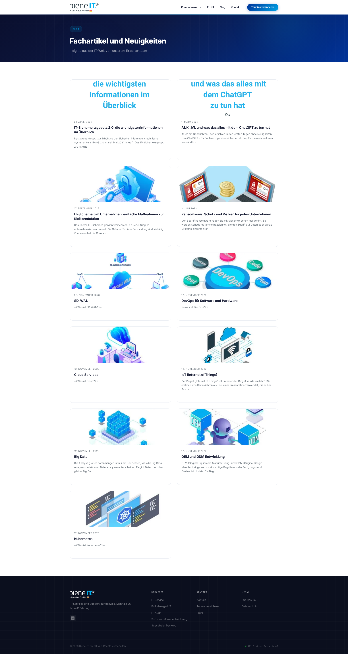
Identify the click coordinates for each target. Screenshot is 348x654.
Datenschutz (250, 606)
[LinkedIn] (73, 618)
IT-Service (157, 599)
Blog (222, 7)
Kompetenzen (189, 7)
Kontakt (236, 7)
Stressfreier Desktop (163, 625)
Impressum (249, 599)
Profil (210, 7)
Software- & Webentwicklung (169, 619)
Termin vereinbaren (262, 7)
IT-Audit (156, 612)
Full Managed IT (161, 606)
